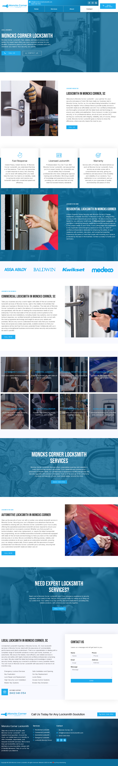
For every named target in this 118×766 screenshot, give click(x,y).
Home (36, 9)
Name (73, 653)
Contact (89, 9)
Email (73, 660)
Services (54, 9)
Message (74, 667)
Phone (94, 653)
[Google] (96, 2)
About (72, 9)
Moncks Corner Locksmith (19, 762)
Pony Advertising (61, 762)
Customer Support (15, 690)
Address (95, 660)
